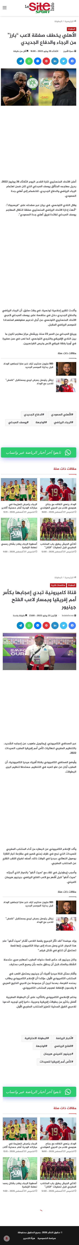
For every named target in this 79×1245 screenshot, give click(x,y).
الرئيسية (69, 21)
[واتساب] (29, 61)
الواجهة (40, 422)
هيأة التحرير (29, 1238)
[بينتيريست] (46, 61)
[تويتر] (63, 61)
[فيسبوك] (72, 61)
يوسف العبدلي (17, 422)
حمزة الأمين (68, 51)
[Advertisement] (39, 141)
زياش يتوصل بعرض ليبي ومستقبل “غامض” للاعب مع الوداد (29, 382)
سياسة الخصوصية (46, 1238)
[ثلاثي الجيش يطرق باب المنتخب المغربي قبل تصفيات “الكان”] (58, 529)
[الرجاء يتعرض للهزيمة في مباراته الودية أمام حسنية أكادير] (19, 489)
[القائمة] (4, 9)
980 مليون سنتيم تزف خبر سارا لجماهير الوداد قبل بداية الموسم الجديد (28, 366)
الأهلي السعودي (61, 414)
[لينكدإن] (55, 61)
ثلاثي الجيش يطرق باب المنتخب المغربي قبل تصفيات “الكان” (58, 546)
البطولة (58, 21)
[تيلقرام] (20, 61)
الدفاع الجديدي (33, 414)
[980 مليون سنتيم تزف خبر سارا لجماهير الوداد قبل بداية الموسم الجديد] (66, 369)
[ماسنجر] (37, 61)
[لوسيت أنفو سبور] (39, 8)
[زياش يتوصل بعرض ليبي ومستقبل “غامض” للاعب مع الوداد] (66, 385)
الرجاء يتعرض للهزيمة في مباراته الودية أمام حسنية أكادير (19, 506)
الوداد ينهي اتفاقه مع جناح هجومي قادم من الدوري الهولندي (58, 506)
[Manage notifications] (7, 1238)
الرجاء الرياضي (62, 422)
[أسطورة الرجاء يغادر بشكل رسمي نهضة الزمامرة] (19, 529)
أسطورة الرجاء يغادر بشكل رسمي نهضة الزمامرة (19, 546)
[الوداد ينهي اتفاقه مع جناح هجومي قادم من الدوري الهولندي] (58, 489)
